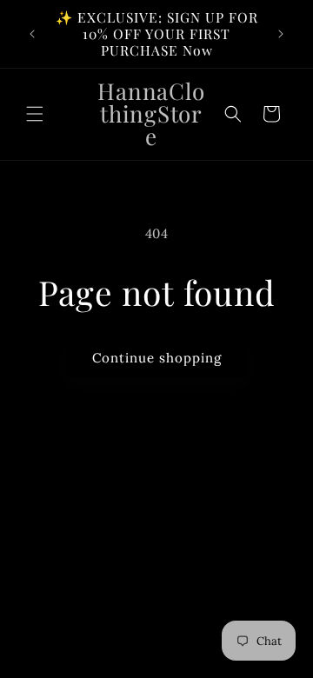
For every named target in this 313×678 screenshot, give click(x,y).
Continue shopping (157, 357)
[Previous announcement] (32, 34)
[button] (35, 114)
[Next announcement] (281, 34)
